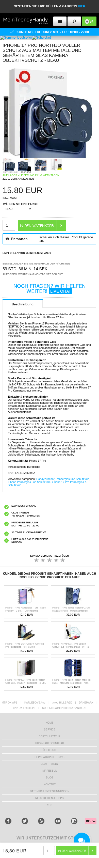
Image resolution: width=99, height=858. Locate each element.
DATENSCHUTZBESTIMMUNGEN (49, 791)
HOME (49, 722)
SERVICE (49, 729)
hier (81, 6)
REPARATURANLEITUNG (49, 757)
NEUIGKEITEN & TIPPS (49, 798)
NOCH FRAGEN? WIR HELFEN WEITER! (49, 288)
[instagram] (74, 821)
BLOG (49, 777)
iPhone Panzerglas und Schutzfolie (29, 481)
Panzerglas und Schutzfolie (72, 478)
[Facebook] (8, 821)
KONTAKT (50, 784)
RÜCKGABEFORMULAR (49, 743)
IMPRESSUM (49, 770)
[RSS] (41, 821)
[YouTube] (58, 821)
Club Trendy (49, 764)
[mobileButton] (74, 21)
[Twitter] (25, 821)
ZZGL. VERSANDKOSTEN (18, 178)
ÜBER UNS (49, 750)
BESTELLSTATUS (49, 736)
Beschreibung (23, 304)
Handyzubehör (45, 478)
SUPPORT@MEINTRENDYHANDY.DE (64, 708)
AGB (49, 805)
